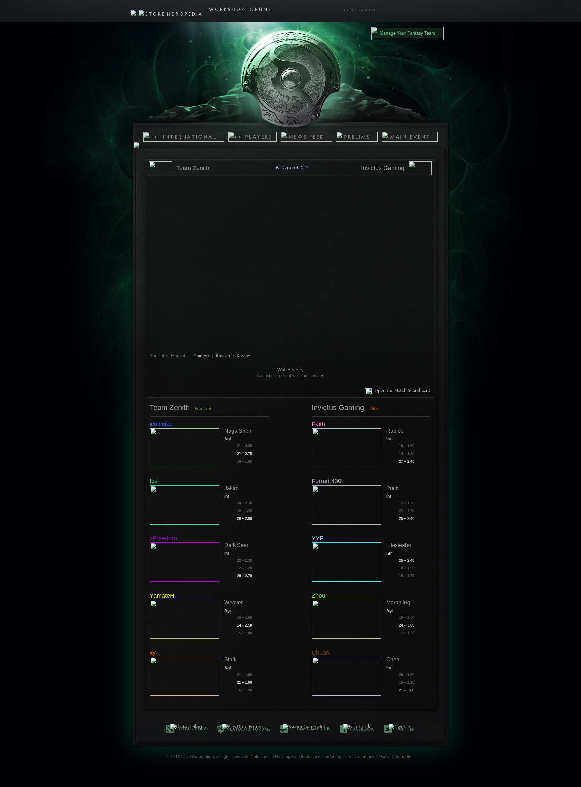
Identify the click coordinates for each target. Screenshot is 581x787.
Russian (223, 356)
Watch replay (290, 370)
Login (347, 10)
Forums (259, 10)
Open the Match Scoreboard (402, 391)
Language (369, 10)
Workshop (227, 10)
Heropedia (185, 14)
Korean (243, 356)
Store (155, 14)
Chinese (201, 356)
